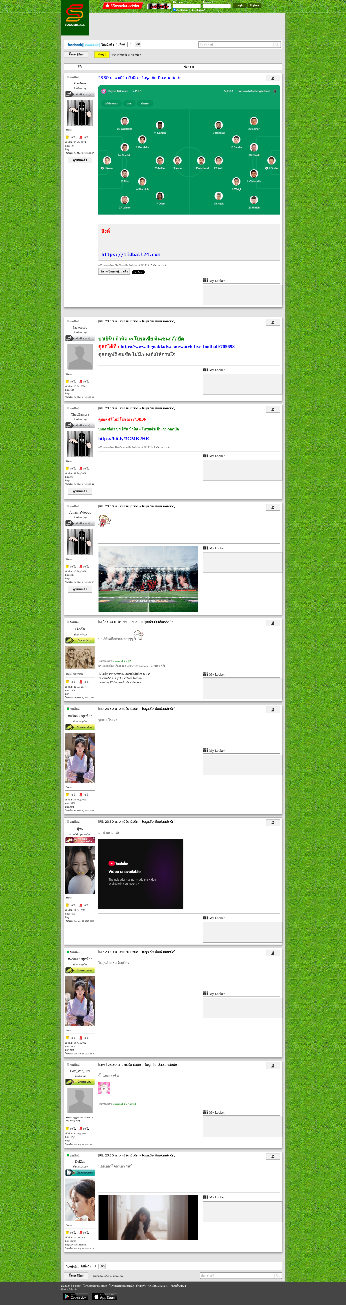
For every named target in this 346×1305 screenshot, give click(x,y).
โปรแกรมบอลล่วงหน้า (121, 1285)
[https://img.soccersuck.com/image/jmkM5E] (148, 1238)
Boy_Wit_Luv (80, 1071)
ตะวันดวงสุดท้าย (80, 716)
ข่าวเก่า (77, 1285)
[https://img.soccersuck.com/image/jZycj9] (189, 214)
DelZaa (80, 1161)
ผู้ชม (80, 829)
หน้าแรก (65, 1285)
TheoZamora (80, 414)
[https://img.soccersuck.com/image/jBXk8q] (148, 610)
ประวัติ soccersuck (158, 1285)
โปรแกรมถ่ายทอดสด (95, 1285)
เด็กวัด (80, 629)
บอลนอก (136, 55)
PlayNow (80, 83)
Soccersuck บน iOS (122, 661)
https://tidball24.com (130, 254)
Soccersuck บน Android (124, 1104)
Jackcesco (80, 327)
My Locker (216, 281)
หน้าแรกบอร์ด (119, 55)
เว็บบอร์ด (141, 1285)
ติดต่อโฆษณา (178, 1285)
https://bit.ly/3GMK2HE (123, 438)
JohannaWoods (80, 512)
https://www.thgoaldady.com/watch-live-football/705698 (178, 346)
